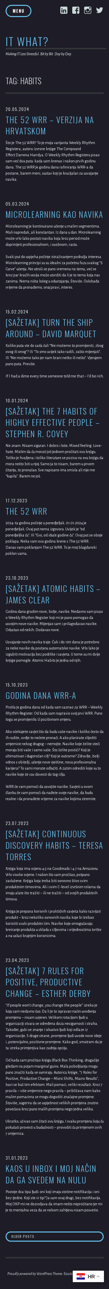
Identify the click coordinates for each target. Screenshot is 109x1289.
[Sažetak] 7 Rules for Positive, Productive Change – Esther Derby (48, 982)
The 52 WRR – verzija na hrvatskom (50, 125)
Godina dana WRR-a (41, 695)
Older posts (22, 1236)
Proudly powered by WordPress (29, 1274)
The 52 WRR (26, 511)
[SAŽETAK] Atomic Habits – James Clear (53, 594)
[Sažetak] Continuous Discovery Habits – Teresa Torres (54, 845)
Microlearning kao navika (54, 214)
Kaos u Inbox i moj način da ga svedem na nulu (51, 1174)
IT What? (27, 41)
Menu (18, 11)
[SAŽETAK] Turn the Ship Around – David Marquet (51, 328)
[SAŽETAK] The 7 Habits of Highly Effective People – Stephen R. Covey (53, 422)
